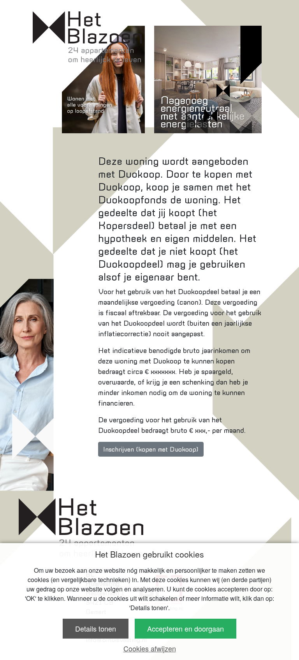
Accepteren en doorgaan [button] (185, 628)
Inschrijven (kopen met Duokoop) (151, 449)
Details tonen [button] (95, 628)
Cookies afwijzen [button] (149, 648)
